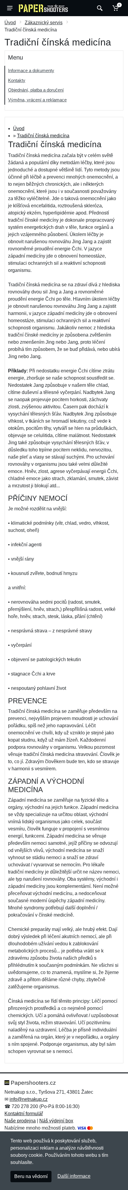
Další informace (73, 1176)
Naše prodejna (20, 1120)
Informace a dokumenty (31, 70)
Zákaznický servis (44, 22)
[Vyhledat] (99, 8)
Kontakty (16, 80)
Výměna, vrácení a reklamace (37, 99)
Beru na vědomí (31, 1176)
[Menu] (9, 8)
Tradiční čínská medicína (43, 135)
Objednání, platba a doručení (36, 89)
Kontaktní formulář (23, 1113)
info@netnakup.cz (29, 1099)
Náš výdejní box (56, 1120)
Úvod (10, 22)
